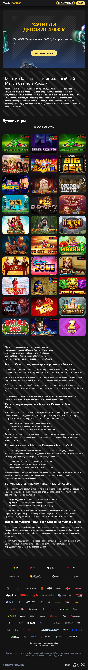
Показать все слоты (44, 127)
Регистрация (65, 3)
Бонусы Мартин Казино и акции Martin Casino (25, 356)
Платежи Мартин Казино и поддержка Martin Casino (28, 359)
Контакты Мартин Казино (44, 645)
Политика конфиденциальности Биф (44, 643)
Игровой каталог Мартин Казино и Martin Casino (27, 353)
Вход (81, 3)
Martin (12, 3)
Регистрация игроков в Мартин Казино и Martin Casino (30, 350)
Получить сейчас (44, 53)
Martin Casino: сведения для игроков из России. (26, 347)
